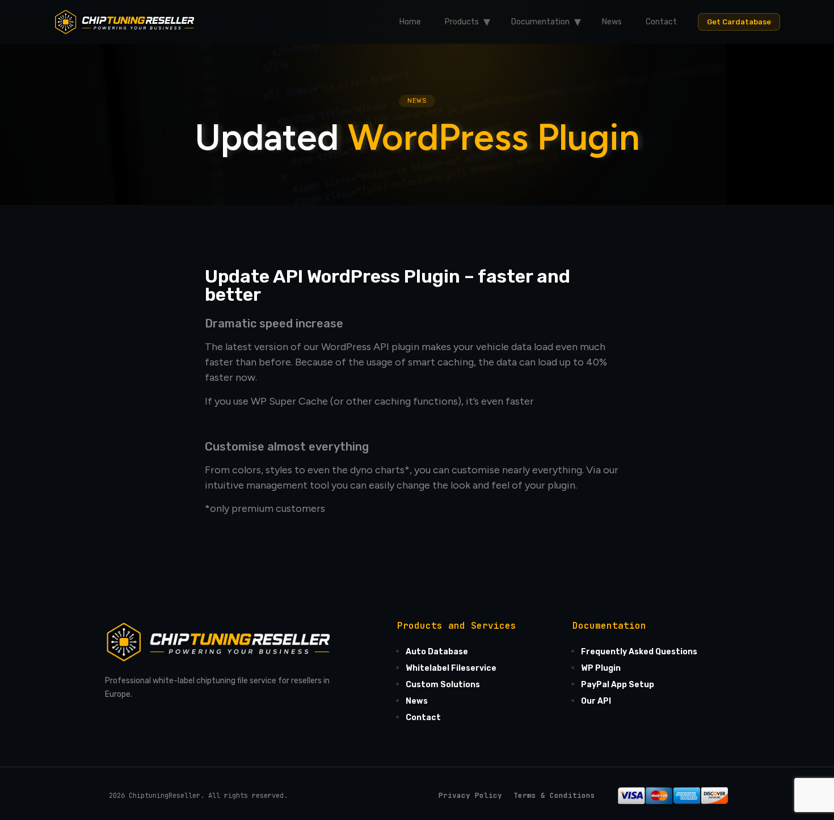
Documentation (540, 22)
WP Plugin (601, 668)
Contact (661, 22)
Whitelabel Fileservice (451, 668)
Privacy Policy (470, 795)
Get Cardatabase (739, 22)
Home (410, 22)
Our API (596, 701)
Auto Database (437, 652)
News (612, 22)
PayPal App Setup (617, 684)
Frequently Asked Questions (639, 652)
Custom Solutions (443, 684)
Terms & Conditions (554, 795)
